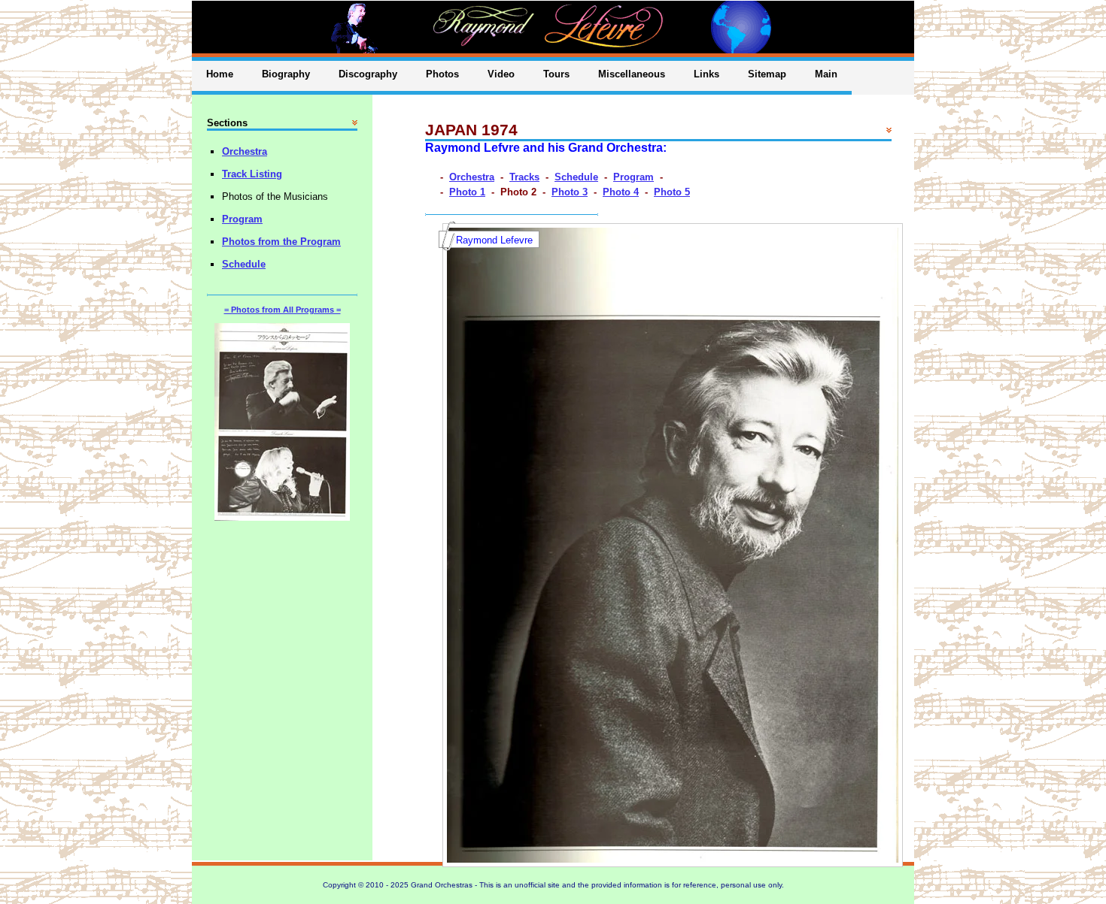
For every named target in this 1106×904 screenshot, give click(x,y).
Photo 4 (621, 192)
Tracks (524, 177)
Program (633, 177)
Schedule (576, 177)
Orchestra (471, 177)
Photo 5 (672, 192)
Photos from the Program (281, 241)
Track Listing (252, 174)
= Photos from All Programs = (282, 309)
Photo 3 (569, 192)
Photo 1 (467, 192)
